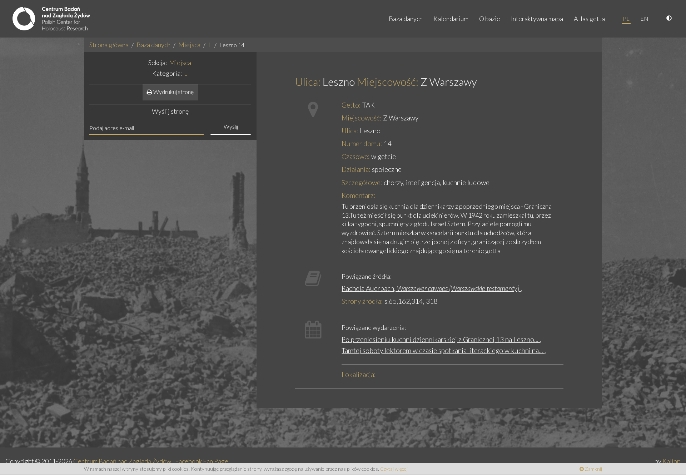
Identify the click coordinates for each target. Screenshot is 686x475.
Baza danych (406, 19)
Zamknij (593, 469)
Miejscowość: (387, 82)
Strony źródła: (362, 301)
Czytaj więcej (394, 469)
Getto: (351, 105)
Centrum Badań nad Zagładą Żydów (122, 461)
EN (644, 18)
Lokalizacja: (359, 374)
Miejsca (189, 45)
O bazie (489, 19)
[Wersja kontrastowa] (670, 19)
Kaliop (671, 461)
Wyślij (231, 126)
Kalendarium (450, 19)
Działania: (356, 169)
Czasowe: (356, 156)
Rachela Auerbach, (430, 288)
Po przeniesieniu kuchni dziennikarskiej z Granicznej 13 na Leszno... (441, 339)
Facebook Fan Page (201, 461)
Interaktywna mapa (537, 19)
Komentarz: (359, 195)
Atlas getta (589, 19)
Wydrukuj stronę (173, 91)
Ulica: (307, 82)
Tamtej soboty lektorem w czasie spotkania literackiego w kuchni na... (443, 350)
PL (626, 18)
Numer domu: (362, 143)
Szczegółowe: (362, 182)
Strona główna (109, 45)
